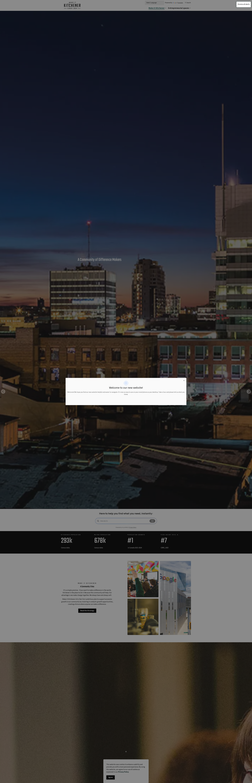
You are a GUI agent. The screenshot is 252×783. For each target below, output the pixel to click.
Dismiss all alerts (244, 4)
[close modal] (184, 380)
